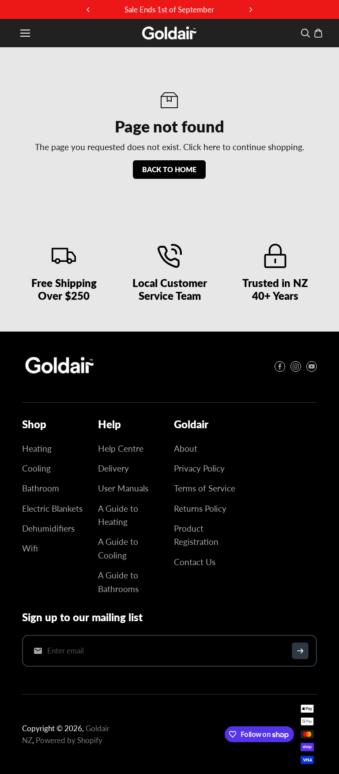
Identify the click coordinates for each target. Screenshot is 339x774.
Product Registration (196, 535)
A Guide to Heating (118, 515)
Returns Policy (200, 508)
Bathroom (40, 488)
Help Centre (120, 448)
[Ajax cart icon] (318, 33)
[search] (305, 33)
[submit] (300, 650)
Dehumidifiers (48, 528)
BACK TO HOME (169, 169)
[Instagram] (295, 366)
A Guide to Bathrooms (118, 581)
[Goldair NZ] (169, 33)
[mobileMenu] (25, 33)
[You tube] (311, 366)
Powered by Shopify (69, 740)
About (185, 448)
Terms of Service (204, 488)
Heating (37, 448)
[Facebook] (280, 366)
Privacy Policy (199, 468)
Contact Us (194, 562)
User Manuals (123, 488)
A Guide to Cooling (118, 548)
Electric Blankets (52, 508)
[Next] (250, 10)
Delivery (113, 468)
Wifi (30, 548)
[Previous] (89, 10)
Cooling (36, 468)
